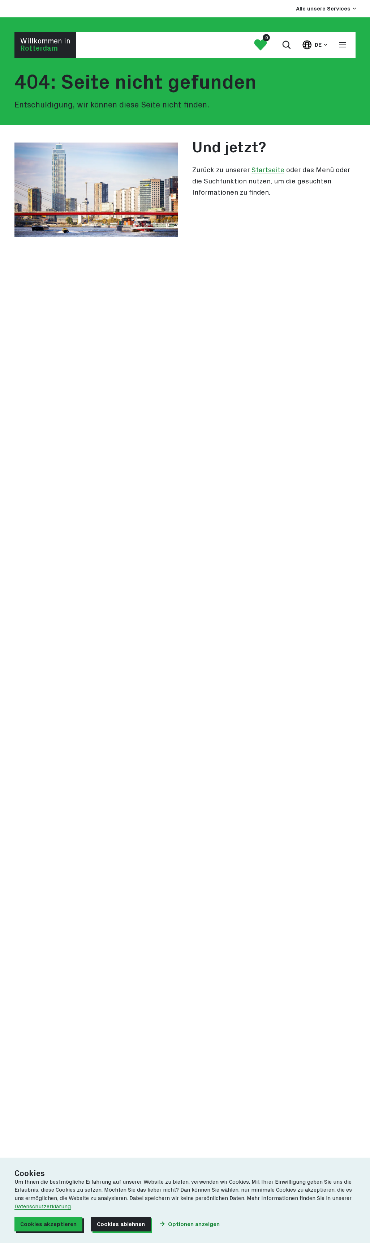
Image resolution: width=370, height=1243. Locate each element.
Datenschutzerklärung (42, 1206)
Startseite (267, 170)
